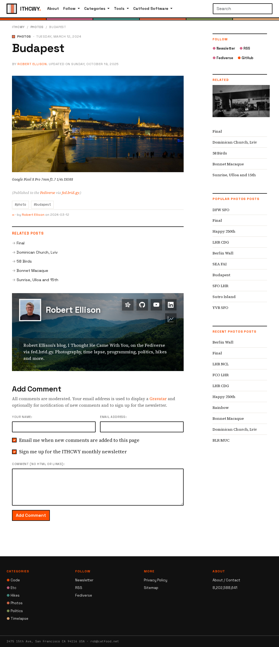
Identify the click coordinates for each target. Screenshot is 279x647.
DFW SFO (221, 209)
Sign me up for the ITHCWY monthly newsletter (73, 451)
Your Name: (22, 417)
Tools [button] (120, 8)
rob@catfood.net (104, 641)
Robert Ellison (32, 64)
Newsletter (224, 48)
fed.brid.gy (70, 192)
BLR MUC (221, 440)
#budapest (42, 204)
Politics (15, 611)
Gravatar (158, 399)
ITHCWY (18, 27)
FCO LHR (221, 375)
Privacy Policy (155, 580)
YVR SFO (220, 307)
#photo (20, 204)
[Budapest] (98, 123)
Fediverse (47, 192)
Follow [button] (70, 8)
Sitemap (151, 587)
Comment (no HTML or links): (38, 464)
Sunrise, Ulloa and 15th (37, 279)
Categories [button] (95, 8)
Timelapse (17, 618)
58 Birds (24, 261)
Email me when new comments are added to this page (79, 440)
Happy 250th (224, 231)
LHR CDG (221, 242)
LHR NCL (221, 364)
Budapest (221, 275)
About (53, 8)
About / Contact (226, 580)
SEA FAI (220, 264)
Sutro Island (224, 296)
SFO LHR (220, 285)
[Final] (241, 105)
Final (21, 243)
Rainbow (221, 407)
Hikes (13, 595)
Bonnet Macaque (32, 270)
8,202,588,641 (225, 587)
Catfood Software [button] (151, 8)
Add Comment (31, 515)
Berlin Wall (223, 253)
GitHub (245, 58)
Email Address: (113, 417)
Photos (37, 27)
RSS (244, 48)
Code (13, 580)
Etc (11, 587)
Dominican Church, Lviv (37, 252)
